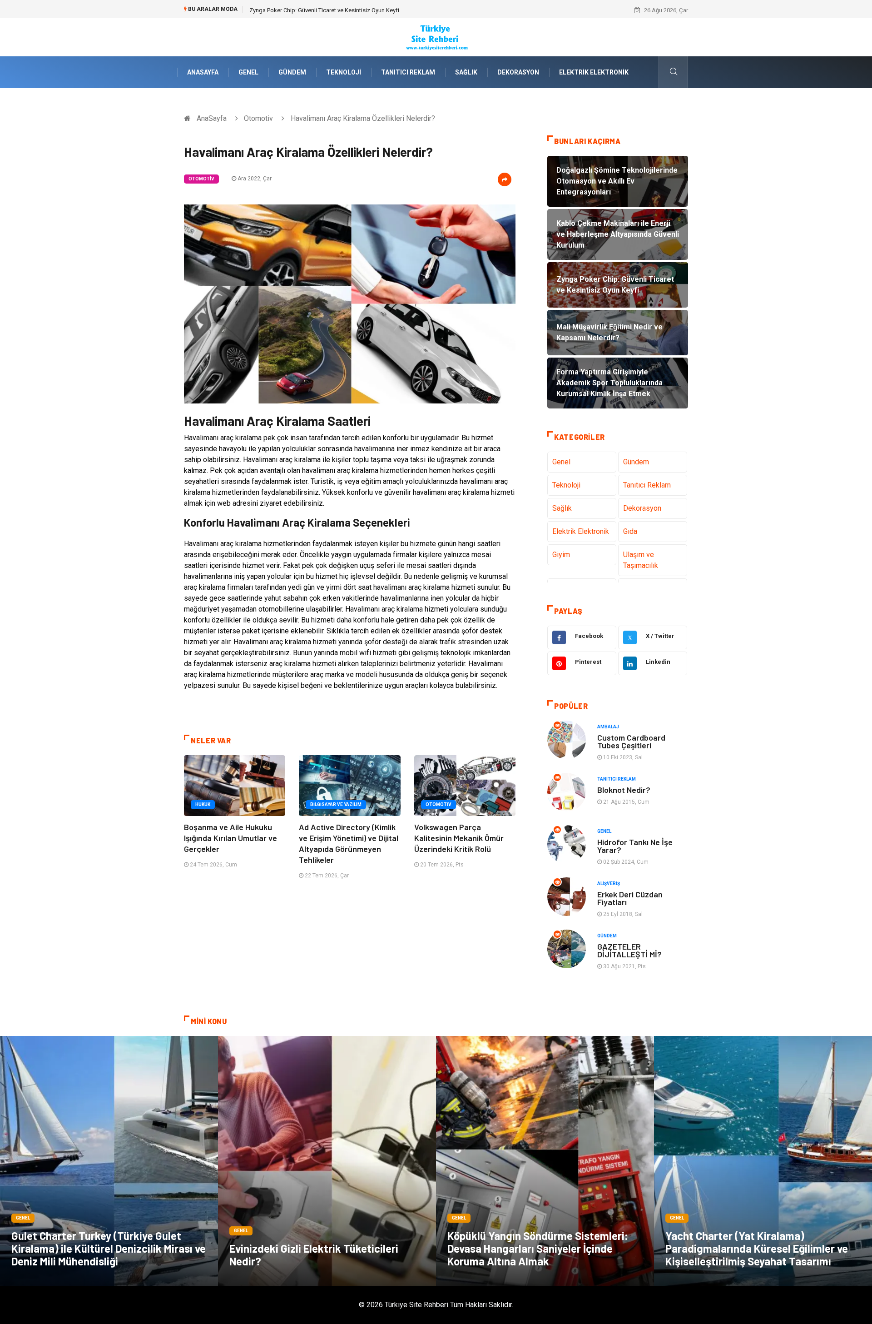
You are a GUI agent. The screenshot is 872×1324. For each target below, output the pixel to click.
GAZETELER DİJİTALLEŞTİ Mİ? (629, 950)
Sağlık (466, 72)
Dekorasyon (518, 72)
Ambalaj (608, 726)
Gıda (630, 531)
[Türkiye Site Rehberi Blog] (436, 36)
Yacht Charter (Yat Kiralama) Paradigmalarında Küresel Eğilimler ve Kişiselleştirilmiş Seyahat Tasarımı (756, 1248)
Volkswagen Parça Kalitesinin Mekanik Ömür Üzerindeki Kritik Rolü (459, 838)
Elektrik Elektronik (594, 72)
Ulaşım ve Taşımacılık (640, 560)
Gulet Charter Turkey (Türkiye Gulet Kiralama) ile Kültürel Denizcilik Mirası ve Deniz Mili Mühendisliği (108, 1248)
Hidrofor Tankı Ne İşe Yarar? (635, 846)
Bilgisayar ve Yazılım (336, 804)
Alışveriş (608, 883)
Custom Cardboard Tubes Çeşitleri (631, 741)
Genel (248, 72)
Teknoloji (343, 72)
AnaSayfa (202, 72)
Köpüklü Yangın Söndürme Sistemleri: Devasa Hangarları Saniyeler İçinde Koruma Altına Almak (537, 1248)
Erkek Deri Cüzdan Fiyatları (630, 898)
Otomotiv (258, 118)
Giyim (561, 554)
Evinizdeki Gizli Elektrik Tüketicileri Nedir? (313, 1255)
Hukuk (202, 804)
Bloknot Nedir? (623, 790)
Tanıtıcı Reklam (408, 72)
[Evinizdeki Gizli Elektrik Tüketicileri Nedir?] (327, 1161)
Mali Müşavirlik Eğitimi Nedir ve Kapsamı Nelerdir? (314, 10)
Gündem (292, 72)
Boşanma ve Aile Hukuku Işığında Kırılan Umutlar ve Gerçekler (230, 838)
